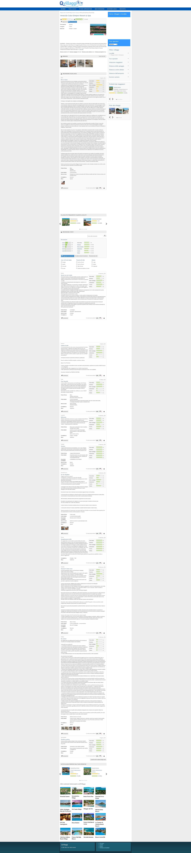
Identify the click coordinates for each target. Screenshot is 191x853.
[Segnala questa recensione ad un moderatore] (104, 188)
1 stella (63, 250)
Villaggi (72, 9)
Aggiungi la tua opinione (68, 256)
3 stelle (63, 246)
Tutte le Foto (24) (102, 56)
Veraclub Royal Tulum (74, 768)
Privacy (101, 846)
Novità (123, 9)
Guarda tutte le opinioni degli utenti (98, 759)
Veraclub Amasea (88, 837)
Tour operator (85, 9)
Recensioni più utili (93, 256)
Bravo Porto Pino (88, 796)
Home (63, 9)
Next (106, 224)
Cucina (78, 250)
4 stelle (63, 244)
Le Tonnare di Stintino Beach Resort (99, 824)
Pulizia (78, 252)
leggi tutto (81, 49)
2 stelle (63, 248)
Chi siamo (102, 843)
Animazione (79, 248)
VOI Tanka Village (77, 809)
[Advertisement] (77, 38)
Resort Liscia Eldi (100, 837)
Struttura (79, 244)
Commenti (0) (65, 318)
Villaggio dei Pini (88, 809)
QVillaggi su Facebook (104, 847)
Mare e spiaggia (80, 246)
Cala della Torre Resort (96, 219)
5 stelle (63, 242)
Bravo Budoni (75, 822)
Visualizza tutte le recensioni (81, 256)
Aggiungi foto (65, 21)
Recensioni (99, 9)
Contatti (101, 844)
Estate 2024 (112, 9)
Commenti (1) (65, 188)
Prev (60, 224)
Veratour (71, 24)
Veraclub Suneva (73, 219)
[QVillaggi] (71, 7)
